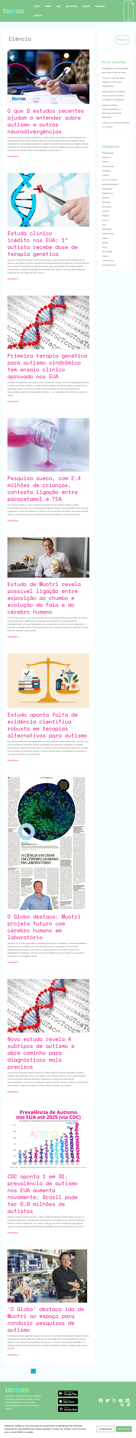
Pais (104, 225)
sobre (37, 6)
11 (50, 1371)
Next (87, 1371)
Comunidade (108, 166)
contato (38, 15)
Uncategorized (109, 265)
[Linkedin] (127, 1400)
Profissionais (108, 233)
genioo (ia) (71, 6)
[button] (128, 11)
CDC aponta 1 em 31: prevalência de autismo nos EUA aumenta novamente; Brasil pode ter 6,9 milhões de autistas (42, 1193)
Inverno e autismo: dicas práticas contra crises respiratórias (113, 82)
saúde (48, 6)
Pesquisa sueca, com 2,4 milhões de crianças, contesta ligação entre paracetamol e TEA (44, 488)
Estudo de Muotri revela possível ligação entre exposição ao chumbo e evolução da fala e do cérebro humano (44, 598)
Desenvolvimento (110, 184)
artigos (86, 6)
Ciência (105, 162)
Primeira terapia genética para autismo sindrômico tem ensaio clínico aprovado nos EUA (47, 366)
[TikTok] (129, 1404)
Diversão (106, 202)
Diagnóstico (107, 193)
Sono (104, 247)
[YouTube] (121, 1400)
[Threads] (122, 1404)
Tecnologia (107, 251)
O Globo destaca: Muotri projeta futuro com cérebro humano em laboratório (44, 926)
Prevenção (107, 229)
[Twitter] (107, 1400)
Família (105, 211)
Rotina (105, 238)
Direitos (105, 198)
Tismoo (105, 256)
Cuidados (106, 171)
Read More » (13, 156)
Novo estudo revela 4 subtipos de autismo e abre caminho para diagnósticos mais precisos (40, 1052)
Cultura (105, 175)
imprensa (100, 6)
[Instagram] (114, 1400)
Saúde (105, 242)
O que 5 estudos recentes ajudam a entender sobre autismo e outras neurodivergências (45, 121)
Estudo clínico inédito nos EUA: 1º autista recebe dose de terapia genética (42, 243)
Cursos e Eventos (110, 180)
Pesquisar (122, 39)
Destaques (107, 189)
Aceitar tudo (123, 1429)
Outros (105, 220)
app (58, 6)
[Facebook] (101, 1400)
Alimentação (108, 153)
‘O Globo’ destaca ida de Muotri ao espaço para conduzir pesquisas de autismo (45, 1319)
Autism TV (106, 157)
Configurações (105, 1429)
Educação (106, 207)
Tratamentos (108, 260)
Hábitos (105, 215)
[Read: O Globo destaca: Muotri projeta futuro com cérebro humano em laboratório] (46, 843)
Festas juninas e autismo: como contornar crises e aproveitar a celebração (114, 95)
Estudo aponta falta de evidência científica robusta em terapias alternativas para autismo (47, 725)
